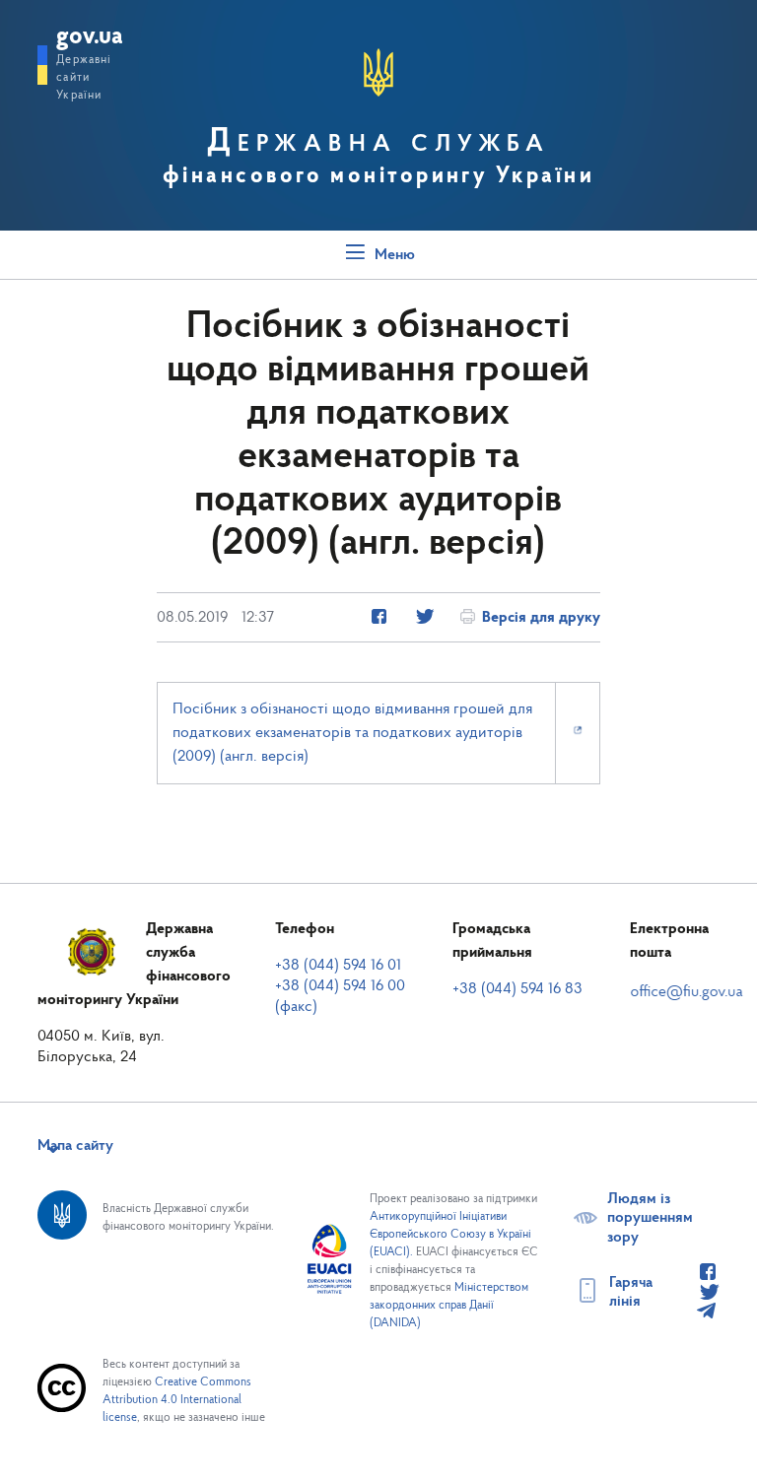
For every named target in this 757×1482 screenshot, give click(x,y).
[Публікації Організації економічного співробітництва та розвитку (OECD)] (379, 618)
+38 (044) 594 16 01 (338, 966)
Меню (393, 255)
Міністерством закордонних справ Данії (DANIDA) (449, 1305)
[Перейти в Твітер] (708, 1293)
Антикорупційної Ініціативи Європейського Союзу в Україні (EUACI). (450, 1234)
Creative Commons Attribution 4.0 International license (177, 1400)
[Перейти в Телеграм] (706, 1312)
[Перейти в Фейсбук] (708, 1273)
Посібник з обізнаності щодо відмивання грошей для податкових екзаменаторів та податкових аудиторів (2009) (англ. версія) (352, 733)
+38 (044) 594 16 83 (517, 989)
